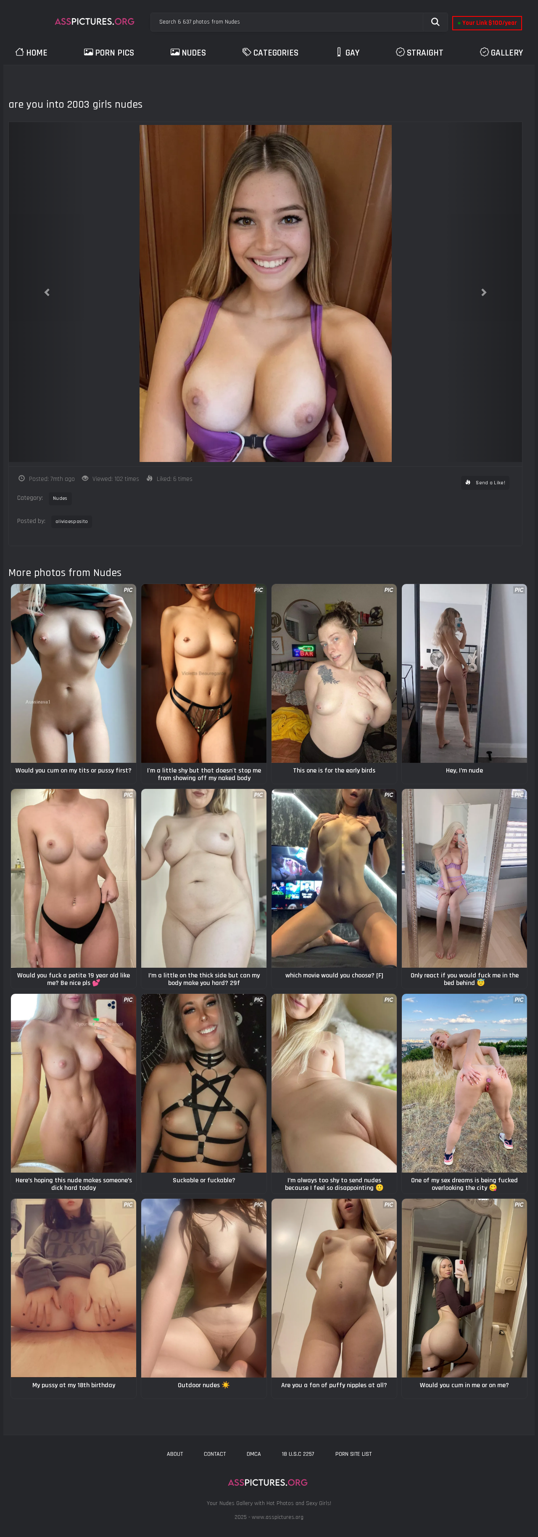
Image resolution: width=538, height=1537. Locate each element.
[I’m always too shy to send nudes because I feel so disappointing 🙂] (334, 1083)
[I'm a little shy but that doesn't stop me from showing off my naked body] (203, 673)
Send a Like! (490, 483)
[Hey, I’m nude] (464, 673)
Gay (352, 52)
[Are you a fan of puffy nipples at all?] (334, 1288)
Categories (275, 52)
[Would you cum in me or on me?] (464, 1288)
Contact (215, 1454)
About (175, 1454)
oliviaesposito (71, 521)
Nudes (194, 52)
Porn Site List (353, 1454)
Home (36, 52)
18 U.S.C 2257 (298, 1454)
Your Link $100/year (487, 23)
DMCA (254, 1454)
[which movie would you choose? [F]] (334, 878)
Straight (425, 52)
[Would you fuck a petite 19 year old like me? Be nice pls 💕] (73, 878)
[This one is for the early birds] (334, 673)
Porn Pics (114, 52)
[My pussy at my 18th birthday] (73, 1288)
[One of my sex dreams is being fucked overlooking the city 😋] (464, 1083)
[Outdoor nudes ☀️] (203, 1288)
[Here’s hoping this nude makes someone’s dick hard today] (73, 1083)
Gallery (507, 52)
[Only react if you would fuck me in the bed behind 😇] (464, 878)
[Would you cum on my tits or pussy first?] (73, 673)
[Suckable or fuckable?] (203, 1083)
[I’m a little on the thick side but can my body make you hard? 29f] (203, 878)
